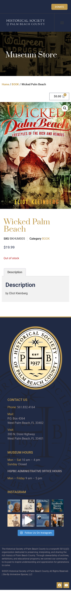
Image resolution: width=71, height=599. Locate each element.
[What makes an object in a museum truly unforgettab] (28, 520)
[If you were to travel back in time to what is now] (28, 506)
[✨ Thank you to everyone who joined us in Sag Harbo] (57, 520)
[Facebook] (59, 585)
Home (5, 84)
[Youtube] (66, 585)
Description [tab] (14, 272)
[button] (62, 23)
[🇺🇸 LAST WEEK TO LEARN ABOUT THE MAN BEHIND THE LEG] (13, 506)
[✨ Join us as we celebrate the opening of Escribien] (57, 506)
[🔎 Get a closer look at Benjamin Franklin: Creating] (42, 520)
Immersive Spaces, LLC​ (21, 574)
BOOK (15, 84)
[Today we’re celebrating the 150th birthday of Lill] (13, 520)
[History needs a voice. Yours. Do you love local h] (42, 506)
